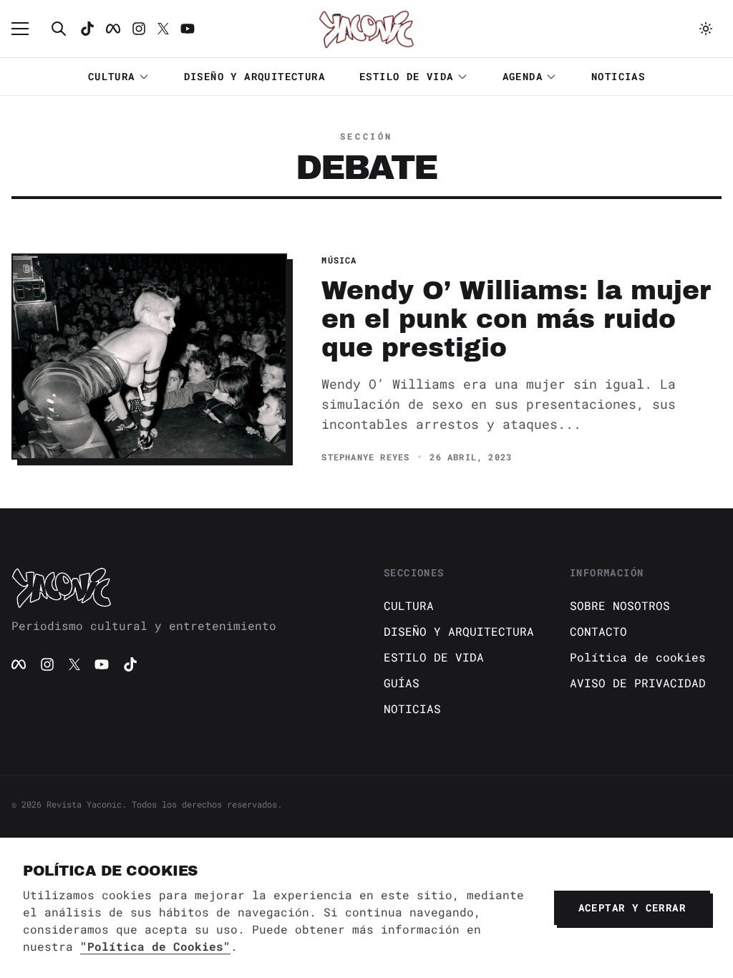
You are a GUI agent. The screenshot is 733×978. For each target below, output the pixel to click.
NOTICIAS (618, 76)
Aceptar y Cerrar (632, 907)
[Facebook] (113, 28)
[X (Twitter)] (74, 664)
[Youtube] (187, 28)
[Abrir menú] (27, 28)
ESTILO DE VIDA (406, 76)
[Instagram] (139, 28)
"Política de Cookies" (155, 946)
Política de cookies (638, 656)
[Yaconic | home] (180, 587)
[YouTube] (101, 664)
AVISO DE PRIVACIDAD (638, 682)
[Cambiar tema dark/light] (706, 28)
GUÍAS (401, 682)
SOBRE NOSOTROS (620, 605)
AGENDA (523, 76)
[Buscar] (58, 28)
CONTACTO (598, 631)
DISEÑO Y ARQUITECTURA (254, 76)
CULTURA (111, 76)
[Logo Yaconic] (366, 28)
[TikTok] (87, 28)
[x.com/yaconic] (163, 28)
